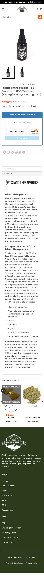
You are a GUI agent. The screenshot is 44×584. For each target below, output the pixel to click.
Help (4, 517)
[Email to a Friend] (16, 152)
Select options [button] (11, 421)
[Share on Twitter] (12, 152)
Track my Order (9, 533)
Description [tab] (8, 169)
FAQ (4, 523)
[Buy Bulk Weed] (22, 9)
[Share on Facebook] (8, 152)
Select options (32, 421)
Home (4, 84)
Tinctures (31, 84)
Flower (5, 481)
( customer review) (19, 102)
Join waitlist (22, 138)
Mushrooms (7, 495)
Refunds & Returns (10, 538)
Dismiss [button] (37, 2)
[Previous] (1, 405)
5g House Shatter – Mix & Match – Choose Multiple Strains (11, 409)
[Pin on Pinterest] (20, 152)
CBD (4, 505)
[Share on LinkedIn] (24, 152)
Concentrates (20, 84)
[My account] (37, 9)
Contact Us (7, 542)
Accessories (7, 510)
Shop (11, 84)
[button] (3, 9)
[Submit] (40, 17)
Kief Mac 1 (33, 406)
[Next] (42, 405)
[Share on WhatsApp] (4, 152)
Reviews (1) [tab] (7, 174)
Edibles (5, 491)
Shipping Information (11, 528)
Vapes (4, 500)
